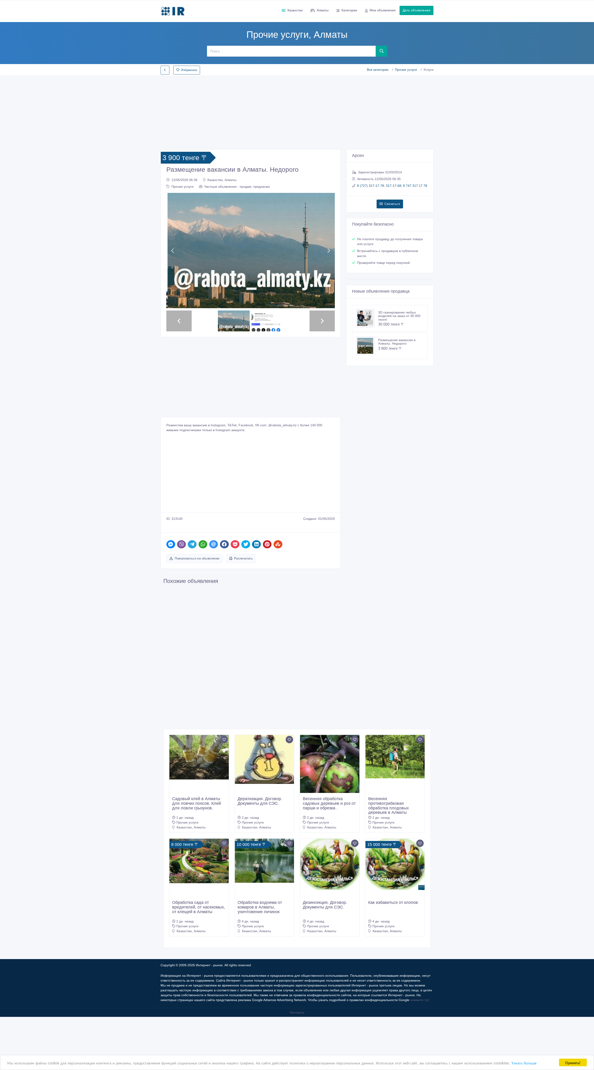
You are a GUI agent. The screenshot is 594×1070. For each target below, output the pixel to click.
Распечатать (243, 611)
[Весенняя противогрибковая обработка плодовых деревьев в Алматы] (395, 809)
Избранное (189, 70)
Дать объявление (416, 10)
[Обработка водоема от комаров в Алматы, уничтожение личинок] (264, 914)
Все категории (377, 69)
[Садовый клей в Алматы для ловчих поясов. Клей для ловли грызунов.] (199, 810)
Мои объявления (383, 10)
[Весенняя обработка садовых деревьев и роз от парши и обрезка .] (329, 823)
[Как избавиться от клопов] (395, 917)
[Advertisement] (297, 111)
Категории (349, 10)
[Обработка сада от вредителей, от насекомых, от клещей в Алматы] (199, 914)
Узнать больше (523, 1063)
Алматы (323, 10)
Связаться (392, 204)
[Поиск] (381, 51)
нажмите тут (419, 1053)
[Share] (170, 597)
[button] (172, 277)
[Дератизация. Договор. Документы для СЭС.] (264, 812)
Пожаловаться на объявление (197, 611)
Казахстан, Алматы (221, 180)
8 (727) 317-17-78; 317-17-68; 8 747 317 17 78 (392, 185)
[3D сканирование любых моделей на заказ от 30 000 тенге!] (367, 318)
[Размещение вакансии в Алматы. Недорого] (367, 345)
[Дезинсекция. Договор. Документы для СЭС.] (329, 917)
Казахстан (295, 10)
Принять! (573, 1062)
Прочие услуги (406, 69)
